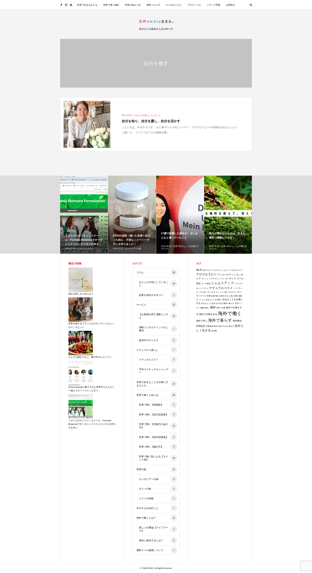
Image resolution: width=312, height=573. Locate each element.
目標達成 (209, 326)
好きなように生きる (209, 303)
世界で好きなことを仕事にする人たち (155, 384)
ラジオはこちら (174, 5)
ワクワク (202, 296)
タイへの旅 (157, 488)
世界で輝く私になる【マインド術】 (157, 458)
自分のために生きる (226, 326)
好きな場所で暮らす (226, 303)
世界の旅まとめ (133, 5)
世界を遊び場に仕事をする (217, 296)
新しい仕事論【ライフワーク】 (157, 529)
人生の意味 (233, 296)
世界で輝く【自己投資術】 (157, 414)
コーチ (221, 279)
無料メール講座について (155, 550)
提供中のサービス (157, 340)
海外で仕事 (220, 308)
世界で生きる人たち (87, 5)
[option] (84, 215)
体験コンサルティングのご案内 (157, 329)
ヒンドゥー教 (221, 292)
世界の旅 (155, 469)
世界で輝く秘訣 (111, 5)
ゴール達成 (205, 283)
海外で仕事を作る (208, 314)
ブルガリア (232, 292)
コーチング (230, 278)
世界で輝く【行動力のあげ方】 (157, 426)
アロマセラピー (206, 274)
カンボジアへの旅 (157, 479)
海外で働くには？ (155, 517)
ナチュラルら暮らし (155, 350)
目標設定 (200, 326)
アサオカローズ (236, 270)
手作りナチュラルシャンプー (157, 371)
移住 (215, 326)
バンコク (210, 292)
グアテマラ (213, 279)
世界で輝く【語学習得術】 (157, 437)
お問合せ (230, 5)
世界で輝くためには (155, 395)
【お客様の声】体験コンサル (157, 316)
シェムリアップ (222, 283)
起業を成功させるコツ (157, 295)
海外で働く (230, 313)
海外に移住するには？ (157, 540)
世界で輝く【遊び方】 (157, 446)
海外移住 (237, 320)
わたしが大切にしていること (157, 284)
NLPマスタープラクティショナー (215, 270)
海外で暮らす (220, 320)
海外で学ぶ (202, 320)
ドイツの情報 (157, 498)
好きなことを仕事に (214, 300)
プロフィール (194, 5)
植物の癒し (204, 308)
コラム (155, 272)
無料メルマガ (153, 5)
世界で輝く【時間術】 (157, 404)
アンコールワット (226, 274)
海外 (213, 307)
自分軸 (214, 331)
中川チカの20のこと (155, 508)
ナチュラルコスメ (157, 359)
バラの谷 (202, 292)
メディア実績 (213, 5)
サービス (155, 304)
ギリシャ (204, 279)
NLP (199, 269)
